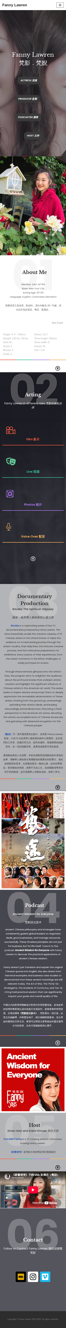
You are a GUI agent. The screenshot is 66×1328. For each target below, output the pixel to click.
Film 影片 (33, 439)
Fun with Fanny (13, 1139)
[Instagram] (33, 1277)
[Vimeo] (45, 1277)
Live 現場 (33, 471)
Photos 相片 (33, 504)
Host (34, 1125)
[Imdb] (21, 1277)
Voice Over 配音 (33, 536)
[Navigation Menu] (60, 5)
